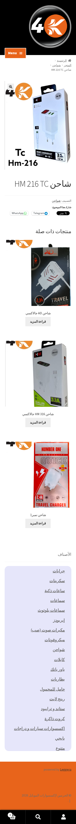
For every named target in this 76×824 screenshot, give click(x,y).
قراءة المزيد (38, 321)
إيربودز (59, 620)
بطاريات (58, 679)
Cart (17, 813)
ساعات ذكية (55, 590)
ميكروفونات (55, 639)
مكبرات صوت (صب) (48, 629)
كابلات (59, 659)
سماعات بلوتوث (51, 610)
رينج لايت (57, 698)
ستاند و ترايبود (53, 708)
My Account (63, 817)
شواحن (56, 65)
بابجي (60, 738)
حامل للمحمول (52, 689)
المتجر (67, 65)
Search (38, 817)
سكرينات (57, 580)
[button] (10, 87)
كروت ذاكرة (55, 718)
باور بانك (57, 669)
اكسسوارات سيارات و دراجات (39, 728)
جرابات (59, 570)
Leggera (65, 769)
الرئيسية (62, 60)
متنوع (60, 748)
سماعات (57, 600)
